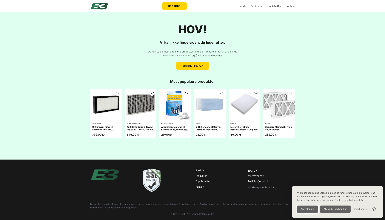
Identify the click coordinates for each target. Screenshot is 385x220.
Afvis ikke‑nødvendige (335, 209)
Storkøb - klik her (192, 65)
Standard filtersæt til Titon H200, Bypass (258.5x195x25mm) (278, 130)
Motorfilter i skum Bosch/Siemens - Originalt (243, 128)
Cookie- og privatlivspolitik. (349, 200)
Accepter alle (307, 209)
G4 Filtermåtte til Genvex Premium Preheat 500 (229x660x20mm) (208, 130)
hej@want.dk (261, 181)
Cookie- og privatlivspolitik (261, 187)
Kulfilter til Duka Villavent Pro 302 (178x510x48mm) (140, 128)
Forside (242, 6)
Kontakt (290, 6)
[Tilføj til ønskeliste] (117, 93)
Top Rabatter (273, 6)
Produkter (256, 6)
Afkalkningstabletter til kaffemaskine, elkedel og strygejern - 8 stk (174, 130)
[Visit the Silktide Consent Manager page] (374, 209)
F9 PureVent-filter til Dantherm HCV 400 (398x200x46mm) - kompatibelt (102, 131)
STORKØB (174, 6)
